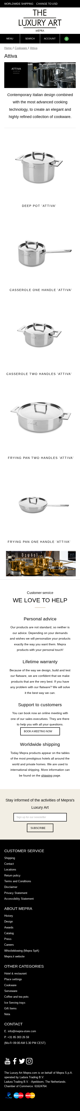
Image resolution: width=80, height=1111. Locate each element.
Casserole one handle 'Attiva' (41, 290)
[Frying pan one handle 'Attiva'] (39, 502)
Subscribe (38, 828)
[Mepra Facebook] (15, 1060)
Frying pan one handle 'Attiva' (39, 541)
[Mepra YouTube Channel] (7, 1060)
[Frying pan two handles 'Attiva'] (41, 418)
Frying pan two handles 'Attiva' (41, 458)
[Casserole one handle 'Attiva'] (41, 250)
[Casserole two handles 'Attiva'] (39, 334)
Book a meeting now (38, 731)
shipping (46, 775)
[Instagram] (29, 1060)
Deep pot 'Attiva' (39, 206)
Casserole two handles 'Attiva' (39, 374)
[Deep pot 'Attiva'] (39, 166)
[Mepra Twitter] (22, 1060)
